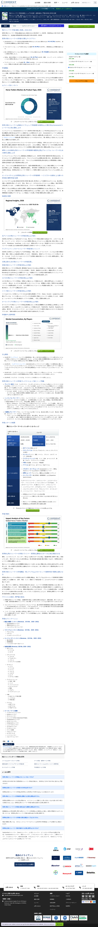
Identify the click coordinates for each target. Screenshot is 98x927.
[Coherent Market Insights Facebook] (89, 896)
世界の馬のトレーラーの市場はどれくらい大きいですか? (18, 777)
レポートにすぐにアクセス (32, 510)
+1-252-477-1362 (25, 888)
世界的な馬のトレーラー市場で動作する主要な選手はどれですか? (21, 828)
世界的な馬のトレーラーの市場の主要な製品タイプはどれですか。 (21, 817)
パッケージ (52, 909)
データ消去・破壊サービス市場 (42, 760)
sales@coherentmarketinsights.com (13, 895)
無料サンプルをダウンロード (47, 121)
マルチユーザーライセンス (79, 67)
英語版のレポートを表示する (64, 8)
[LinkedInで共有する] (8, 741)
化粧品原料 (52, 902)
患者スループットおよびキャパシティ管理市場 (46, 764)
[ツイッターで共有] (12, 741)
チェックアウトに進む (82, 81)
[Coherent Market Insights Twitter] (86, 896)
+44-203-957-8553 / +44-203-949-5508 (47, 888)
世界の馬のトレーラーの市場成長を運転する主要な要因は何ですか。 (22, 796)
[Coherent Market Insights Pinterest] (93, 896)
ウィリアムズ (14, 357)
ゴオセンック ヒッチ (9, 137)
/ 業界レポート (6, 6)
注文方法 (68, 896)
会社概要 (37, 2)
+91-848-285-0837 (87, 888)
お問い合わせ (75, 2)
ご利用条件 (68, 899)
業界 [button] (55, 2)
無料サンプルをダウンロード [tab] (52, 26)
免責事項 (68, 906)
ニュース (65, 2)
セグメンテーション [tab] (28, 26)
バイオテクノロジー (55, 896)
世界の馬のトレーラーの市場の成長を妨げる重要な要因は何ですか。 (22, 807)
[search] (95, 2)
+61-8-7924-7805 (70, 888)
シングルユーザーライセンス (79, 61)
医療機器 (52, 899)
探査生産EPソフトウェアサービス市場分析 (13, 764)
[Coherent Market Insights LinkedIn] (83, 896)
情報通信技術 (56, 19)
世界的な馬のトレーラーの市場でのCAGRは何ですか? (17, 788)
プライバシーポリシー (49, 924)
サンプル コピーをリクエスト (40, 232)
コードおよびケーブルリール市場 (10, 760)
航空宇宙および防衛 (55, 906)
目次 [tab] (14, 26)
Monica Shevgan (7, 746)
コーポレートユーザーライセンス (80, 73)
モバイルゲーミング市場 (8, 767)
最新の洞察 (47, 2)
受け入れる (59, 924)
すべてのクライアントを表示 (24, 864)
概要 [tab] (5, 26)
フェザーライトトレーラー (18, 364)
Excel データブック (74, 56)
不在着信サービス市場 (40, 767)
